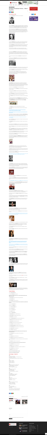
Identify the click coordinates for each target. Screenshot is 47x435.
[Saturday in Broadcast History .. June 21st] (12, 400)
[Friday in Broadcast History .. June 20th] (18, 402)
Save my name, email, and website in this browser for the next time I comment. (17, 417)
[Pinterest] (12, 12)
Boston (22, 275)
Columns (11, 6)
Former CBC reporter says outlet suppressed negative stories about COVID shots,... (24, 431)
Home (9, 6)
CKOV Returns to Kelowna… (11, 396)
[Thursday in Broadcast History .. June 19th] (25, 402)
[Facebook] (35, 0)
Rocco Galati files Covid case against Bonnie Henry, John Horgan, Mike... (24, 425)
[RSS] (36, 0)
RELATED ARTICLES (11, 398)
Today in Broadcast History (14, 6)
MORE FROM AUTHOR (15, 398)
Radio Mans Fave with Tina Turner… (25, 396)
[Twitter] (37, 0)
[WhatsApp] (13, 12)
